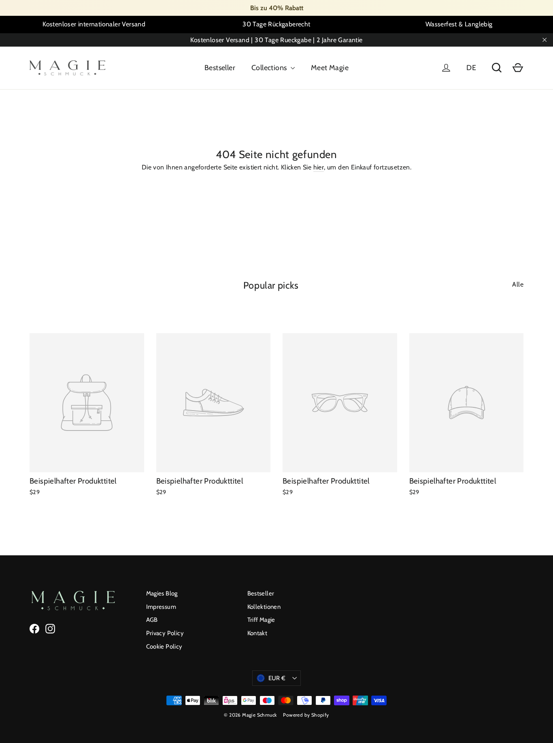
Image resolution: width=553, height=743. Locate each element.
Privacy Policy (165, 633)
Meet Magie (330, 67)
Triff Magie (261, 619)
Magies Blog (162, 593)
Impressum (161, 606)
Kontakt (257, 633)
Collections (270, 67)
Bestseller (219, 67)
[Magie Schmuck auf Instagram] (50, 629)
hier (318, 167)
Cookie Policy (164, 646)
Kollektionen (264, 606)
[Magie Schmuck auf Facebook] (34, 629)
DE (471, 67)
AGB (152, 619)
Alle (517, 284)
